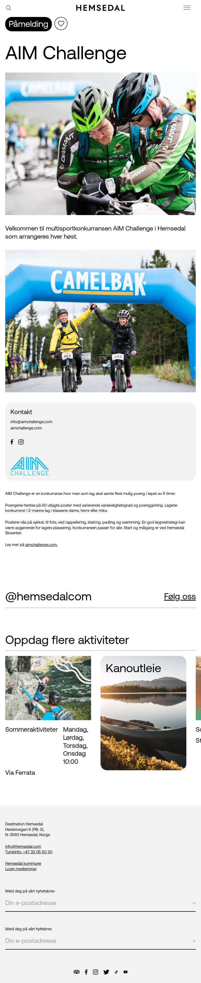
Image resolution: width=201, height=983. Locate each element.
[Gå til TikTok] (116, 972)
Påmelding (28, 24)
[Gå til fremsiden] (100, 7)
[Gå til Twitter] (106, 972)
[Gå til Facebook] (86, 972)
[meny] (188, 8)
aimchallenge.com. (41, 544)
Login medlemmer (21, 869)
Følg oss (180, 596)
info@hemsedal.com (23, 846)
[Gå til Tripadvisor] (77, 972)
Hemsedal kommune (23, 863)
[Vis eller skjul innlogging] (61, 23)
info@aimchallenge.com (31, 421)
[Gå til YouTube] (125, 972)
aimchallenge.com (26, 428)
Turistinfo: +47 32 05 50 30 (28, 852)
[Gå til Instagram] (95, 972)
